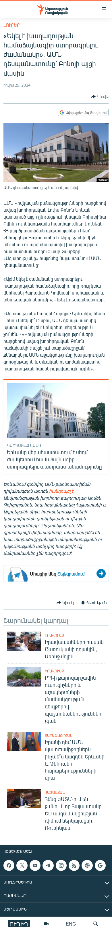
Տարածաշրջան (58, 735)
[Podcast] (87, 865)
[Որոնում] (95, 924)
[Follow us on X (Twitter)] (21, 865)
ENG (71, 923)
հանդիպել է (61, 491)
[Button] (100, 96)
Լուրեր (11, 25)
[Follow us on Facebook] (8, 865)
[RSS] (74, 865)
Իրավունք (54, 635)
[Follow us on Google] (100, 865)
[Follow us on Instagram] (61, 865)
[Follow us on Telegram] (48, 865)
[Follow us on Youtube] (35, 865)
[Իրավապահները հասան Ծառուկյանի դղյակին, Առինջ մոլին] (24, 641)
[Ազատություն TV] (46, 924)
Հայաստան (55, 792)
